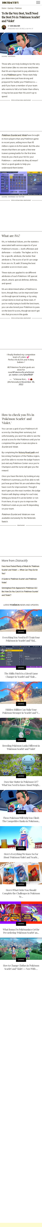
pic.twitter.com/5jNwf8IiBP (21, 374)
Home (4, 8)
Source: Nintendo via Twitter (13, 197)
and (14, 135)
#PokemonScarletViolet (23, 372)
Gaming (10, 8)
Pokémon (18, 8)
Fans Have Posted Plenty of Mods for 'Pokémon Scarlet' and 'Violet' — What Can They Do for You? (20, 570)
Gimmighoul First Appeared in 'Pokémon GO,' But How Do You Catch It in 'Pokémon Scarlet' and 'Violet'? (20, 591)
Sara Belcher (15, 26)
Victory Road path (26, 452)
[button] (38, 2)
